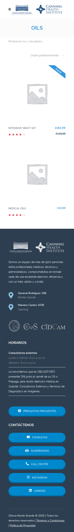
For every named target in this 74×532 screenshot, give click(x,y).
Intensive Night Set (22, 128)
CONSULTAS (39, 437)
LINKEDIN (39, 491)
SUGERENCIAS (39, 451)
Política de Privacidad (22, 525)
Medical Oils (17, 208)
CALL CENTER (39, 464)
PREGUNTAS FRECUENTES (39, 411)
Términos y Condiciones (50, 520)
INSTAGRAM (39, 477)
